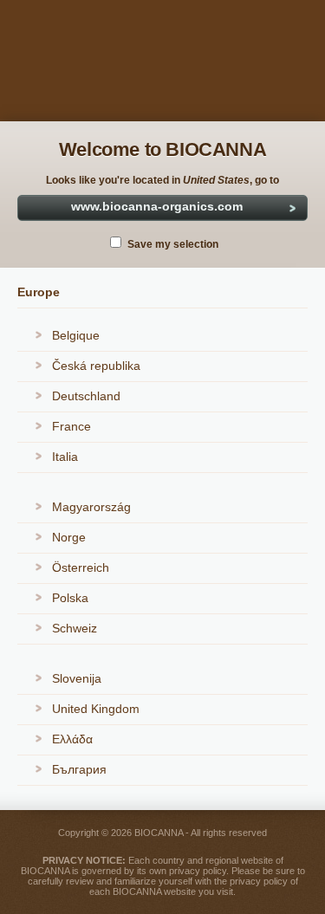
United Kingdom (96, 709)
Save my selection (172, 244)
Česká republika (96, 366)
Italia (65, 456)
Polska (70, 598)
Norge (69, 537)
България (79, 769)
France (71, 426)
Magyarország (91, 507)
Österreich (80, 567)
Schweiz (74, 628)
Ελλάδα (72, 739)
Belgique (76, 335)
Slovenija (76, 678)
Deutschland (86, 396)
